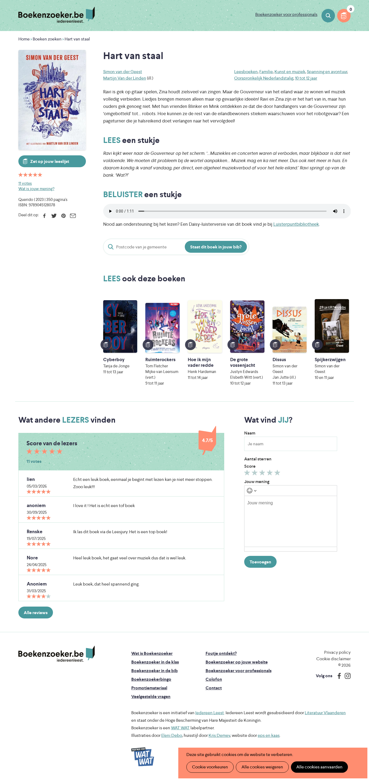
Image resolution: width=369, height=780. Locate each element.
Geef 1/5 (247, 474)
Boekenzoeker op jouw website (237, 662)
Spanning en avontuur (327, 71)
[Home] (56, 654)
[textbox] (290, 521)
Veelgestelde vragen (150, 696)
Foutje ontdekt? (221, 653)
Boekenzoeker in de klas (155, 662)
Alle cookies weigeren (262, 767)
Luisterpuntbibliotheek (296, 224)
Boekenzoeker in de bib (154, 670)
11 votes (25, 183)
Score (250, 466)
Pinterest (63, 215)
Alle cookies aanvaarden (319, 767)
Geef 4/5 (270, 474)
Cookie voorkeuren (210, 767)
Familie (266, 71)
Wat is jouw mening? (36, 188)
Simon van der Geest (122, 71)
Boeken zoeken (328, 15)
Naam (249, 433)
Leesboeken (246, 71)
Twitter (54, 215)
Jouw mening (256, 481)
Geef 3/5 (263, 474)
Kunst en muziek (289, 71)
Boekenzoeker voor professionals (286, 14)
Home (24, 39)
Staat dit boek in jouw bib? (215, 247)
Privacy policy (337, 652)
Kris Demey (219, 735)
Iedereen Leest (209, 713)
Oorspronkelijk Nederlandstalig (263, 78)
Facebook (44, 215)
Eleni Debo (171, 735)
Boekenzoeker (56, 15)
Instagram (346, 676)
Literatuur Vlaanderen (325, 713)
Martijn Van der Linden (124, 78)
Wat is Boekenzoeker (152, 653)
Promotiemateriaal (149, 688)
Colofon (214, 679)
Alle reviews (36, 612)
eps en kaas (269, 735)
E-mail (73, 215)
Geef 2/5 (255, 474)
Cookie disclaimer (333, 659)
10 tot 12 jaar (306, 78)
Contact (214, 688)
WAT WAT (180, 728)
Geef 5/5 (278, 474)
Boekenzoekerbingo (151, 679)
